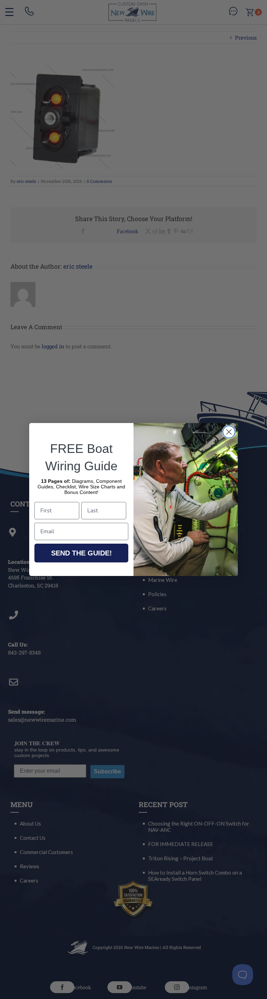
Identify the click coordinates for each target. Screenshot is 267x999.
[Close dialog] (229, 432)
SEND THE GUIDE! (81, 553)
